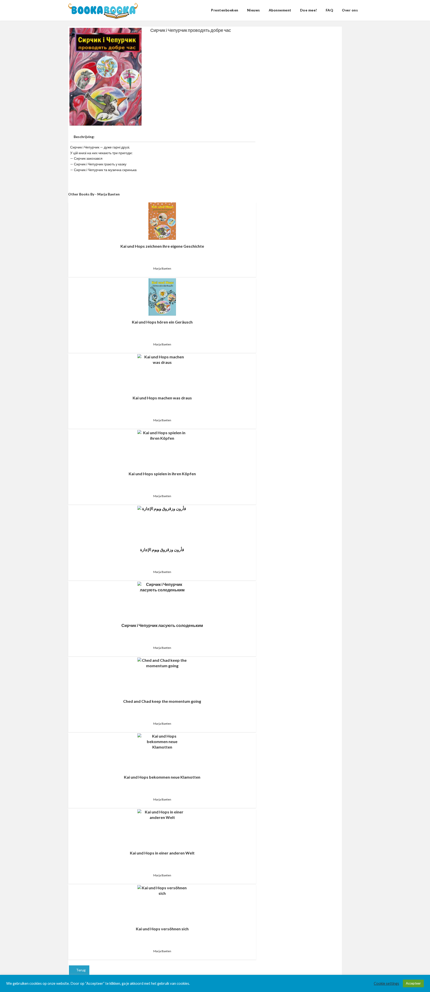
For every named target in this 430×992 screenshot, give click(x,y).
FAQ (329, 10)
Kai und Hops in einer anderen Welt (162, 852)
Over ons (350, 10)
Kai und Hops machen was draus (162, 397)
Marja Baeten (162, 268)
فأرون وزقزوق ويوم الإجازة (162, 549)
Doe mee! (308, 10)
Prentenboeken (224, 10)
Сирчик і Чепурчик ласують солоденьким (162, 625)
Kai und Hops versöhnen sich (162, 928)
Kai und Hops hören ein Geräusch (162, 322)
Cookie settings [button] (386, 983)
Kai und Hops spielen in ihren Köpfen (162, 473)
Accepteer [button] (413, 983)
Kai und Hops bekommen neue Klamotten (162, 777)
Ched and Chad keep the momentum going (162, 701)
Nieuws (253, 10)
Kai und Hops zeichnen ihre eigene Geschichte (162, 246)
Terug (80, 970)
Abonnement (280, 10)
